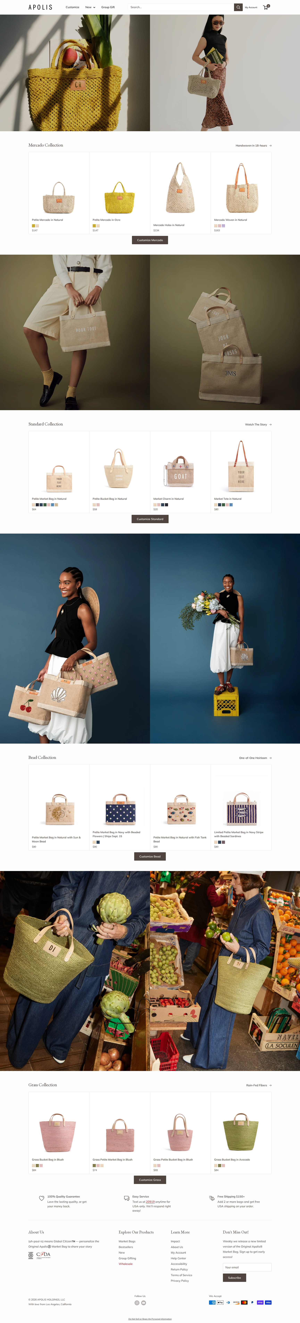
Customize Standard (150, 519)
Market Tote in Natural (227, 498)
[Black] (37, 504)
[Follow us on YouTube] (143, 1302)
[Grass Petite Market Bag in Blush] (120, 1127)
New (88, 7)
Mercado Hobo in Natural (168, 225)
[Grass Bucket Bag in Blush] (59, 1127)
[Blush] (219, 225)
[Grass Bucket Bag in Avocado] (241, 1127)
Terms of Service (181, 1275)
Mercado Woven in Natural (230, 219)
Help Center (178, 1258)
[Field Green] (45, 504)
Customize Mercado (150, 240)
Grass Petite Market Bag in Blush (112, 1159)
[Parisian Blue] (52, 504)
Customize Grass (150, 1180)
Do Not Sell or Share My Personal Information (150, 1319)
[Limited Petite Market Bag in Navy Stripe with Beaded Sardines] (241, 800)
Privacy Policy (180, 1280)
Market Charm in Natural (168, 498)
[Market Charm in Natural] (180, 465)
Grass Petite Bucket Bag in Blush (173, 1159)
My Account (251, 7)
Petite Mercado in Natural (47, 219)
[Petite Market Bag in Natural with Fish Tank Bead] (180, 800)
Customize (72, 7)
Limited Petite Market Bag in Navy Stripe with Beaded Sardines (238, 834)
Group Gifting (127, 1258)
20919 (150, 1201)
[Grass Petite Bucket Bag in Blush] (180, 1127)
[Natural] (37, 225)
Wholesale (126, 1264)
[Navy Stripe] (223, 842)
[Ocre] (33, 225)
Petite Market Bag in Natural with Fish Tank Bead (179, 839)
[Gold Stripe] (56, 504)
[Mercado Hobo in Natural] (180, 187)
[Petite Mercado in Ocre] (120, 187)
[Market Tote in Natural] (241, 466)
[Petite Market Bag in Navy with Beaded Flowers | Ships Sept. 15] (120, 800)
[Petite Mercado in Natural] (59, 187)
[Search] (238, 7)
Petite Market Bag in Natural (49, 498)
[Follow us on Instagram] (137, 1302)
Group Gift (108, 7)
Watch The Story (256, 424)
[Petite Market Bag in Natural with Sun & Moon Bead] (59, 800)
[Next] (272, 193)
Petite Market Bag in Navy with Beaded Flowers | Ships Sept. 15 (116, 834)
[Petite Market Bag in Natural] (59, 466)
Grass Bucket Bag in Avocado (232, 1159)
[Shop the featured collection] (150, 332)
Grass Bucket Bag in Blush (48, 1159)
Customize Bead (150, 856)
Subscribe (234, 1277)
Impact (175, 1241)
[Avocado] (37, 1165)
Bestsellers (126, 1247)
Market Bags (127, 1241)
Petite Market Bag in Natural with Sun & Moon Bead (56, 839)
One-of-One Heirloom (253, 758)
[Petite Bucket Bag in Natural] (120, 466)
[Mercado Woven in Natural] (241, 187)
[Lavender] (223, 225)
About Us (177, 1247)
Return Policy (179, 1269)
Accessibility (179, 1264)
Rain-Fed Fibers (257, 1085)
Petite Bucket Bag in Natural (110, 498)
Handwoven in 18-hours (252, 145)
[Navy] (41, 504)
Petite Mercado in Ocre (106, 219)
